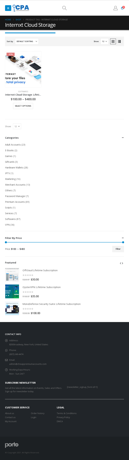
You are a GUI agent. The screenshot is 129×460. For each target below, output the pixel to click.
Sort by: (10, 41)
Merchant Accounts (15, 184)
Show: (96, 41)
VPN (7, 224)
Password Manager (15, 196)
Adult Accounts (13, 144)
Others (8, 190)
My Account (10, 421)
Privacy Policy (63, 417)
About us (9, 413)
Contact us (10, 417)
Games (8, 156)
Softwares (23, 91)
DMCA (60, 421)
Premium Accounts (15, 201)
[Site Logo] (21, 8)
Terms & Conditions (67, 413)
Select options (23, 105)
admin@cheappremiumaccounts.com (28, 364)
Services (9, 213)
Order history (37, 413)
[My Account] (115, 8)
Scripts (8, 207)
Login (33, 417)
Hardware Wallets (14, 167)
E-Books (9, 150)
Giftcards (9, 161)
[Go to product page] (12, 275)
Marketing (10, 179)
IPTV (7, 173)
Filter (118, 248)
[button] (8, 8)
